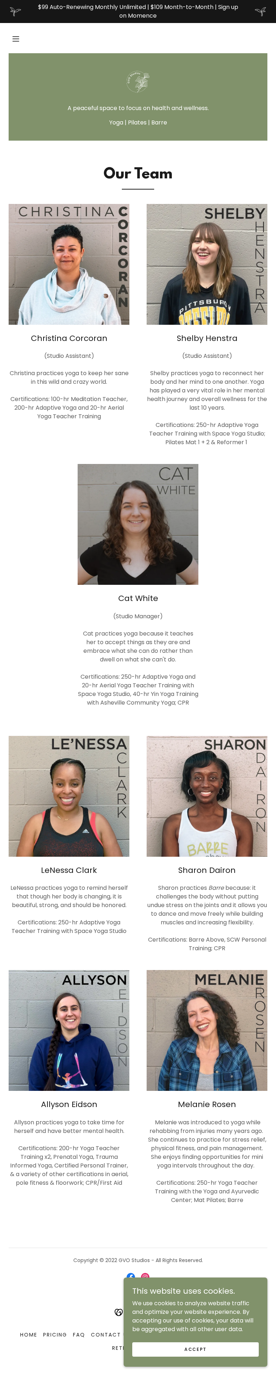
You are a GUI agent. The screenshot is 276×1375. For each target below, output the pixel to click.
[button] (16, 39)
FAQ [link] (79, 1334)
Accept (195, 1349)
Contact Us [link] (111, 1334)
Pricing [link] (55, 1334)
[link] (138, 82)
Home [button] (28, 1334)
